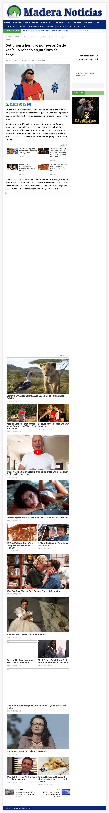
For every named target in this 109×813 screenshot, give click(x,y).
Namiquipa (88, 22)
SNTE (85, 27)
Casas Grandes (59, 22)
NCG (69, 22)
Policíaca (43, 60)
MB (79, 27)
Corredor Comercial (36, 27)
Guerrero (77, 22)
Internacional (9, 27)
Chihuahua (71, 27)
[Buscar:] (93, 31)
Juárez (97, 22)
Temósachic (17, 22)
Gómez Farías (45, 22)
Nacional (50, 27)
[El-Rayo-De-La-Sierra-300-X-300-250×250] (85, 122)
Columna (60, 27)
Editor (26, 60)
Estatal (33, 60)
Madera (7, 22)
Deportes (22, 27)
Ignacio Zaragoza (31, 22)
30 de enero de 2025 (14, 60)
